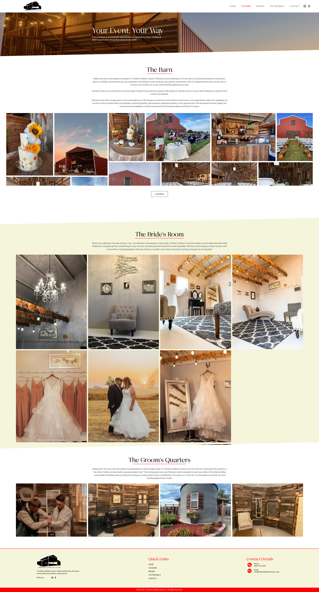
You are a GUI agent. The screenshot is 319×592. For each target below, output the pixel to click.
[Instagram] (304, 6)
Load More (159, 194)
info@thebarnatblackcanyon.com (266, 572)
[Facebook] (309, 6)
